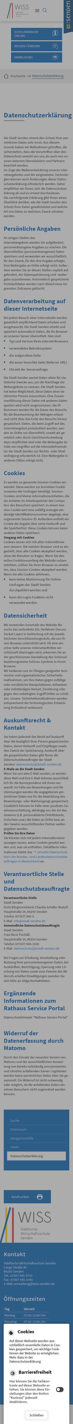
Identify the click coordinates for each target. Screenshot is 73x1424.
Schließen (37, 1415)
